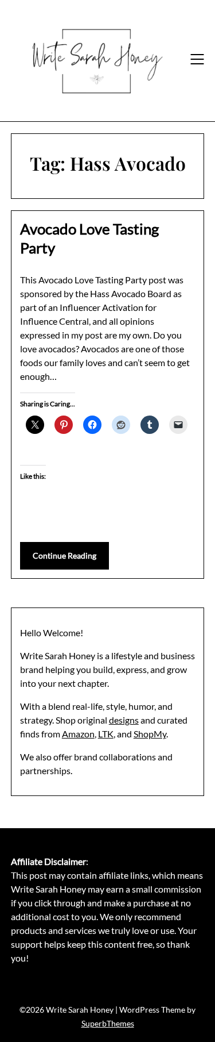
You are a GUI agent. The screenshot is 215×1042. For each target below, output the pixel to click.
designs (124, 719)
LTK (106, 733)
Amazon (78, 733)
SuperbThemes (107, 1023)
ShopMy (150, 733)
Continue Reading (64, 555)
